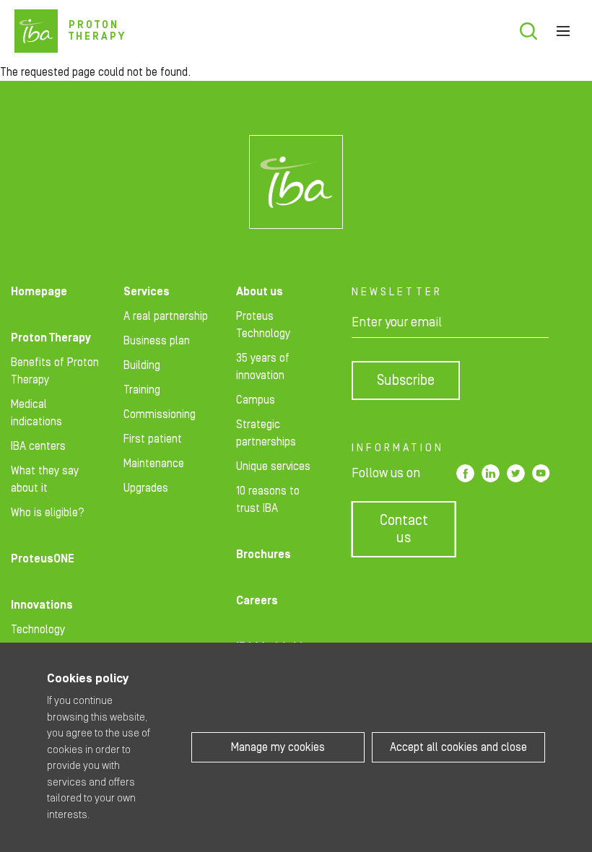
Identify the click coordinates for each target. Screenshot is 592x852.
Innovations (42, 605)
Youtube (541, 473)
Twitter (516, 473)
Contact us (404, 529)
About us (259, 291)
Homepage (39, 291)
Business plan (156, 340)
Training (141, 389)
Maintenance (153, 463)
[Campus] (296, 182)
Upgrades (145, 488)
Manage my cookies (278, 747)
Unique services (273, 466)
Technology (38, 629)
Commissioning (159, 414)
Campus (255, 400)
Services (146, 291)
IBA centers (38, 446)
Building (141, 365)
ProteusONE (42, 558)
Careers (257, 600)
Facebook (465, 473)
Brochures (263, 554)
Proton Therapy (51, 337)
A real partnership (165, 316)
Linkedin (491, 473)
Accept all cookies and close (458, 747)
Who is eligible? (47, 512)
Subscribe (406, 380)
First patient (152, 438)
